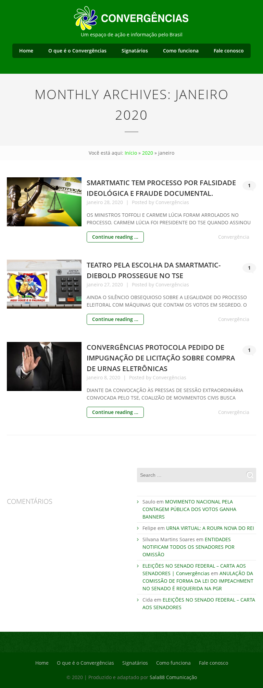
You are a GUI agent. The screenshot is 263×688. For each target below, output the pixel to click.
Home (26, 50)
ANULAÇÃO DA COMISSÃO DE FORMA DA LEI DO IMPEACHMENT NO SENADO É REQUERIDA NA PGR (197, 581)
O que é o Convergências (77, 50)
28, (108, 202)
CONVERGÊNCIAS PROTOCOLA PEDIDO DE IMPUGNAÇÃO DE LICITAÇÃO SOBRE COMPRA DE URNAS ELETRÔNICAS (161, 358)
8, (106, 377)
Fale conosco (229, 50)
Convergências (172, 202)
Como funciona (181, 50)
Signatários (135, 50)
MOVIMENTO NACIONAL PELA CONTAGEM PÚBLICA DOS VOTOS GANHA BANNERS (189, 509)
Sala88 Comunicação (173, 677)
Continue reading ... (115, 237)
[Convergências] (131, 17)
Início (131, 153)
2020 (147, 153)
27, (108, 284)
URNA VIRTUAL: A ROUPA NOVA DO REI (210, 528)
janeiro (95, 202)
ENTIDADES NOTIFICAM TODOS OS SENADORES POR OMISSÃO (188, 547)
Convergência (233, 237)
